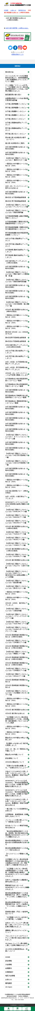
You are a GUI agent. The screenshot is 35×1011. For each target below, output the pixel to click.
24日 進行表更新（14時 (17, 28)
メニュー (17, 1009)
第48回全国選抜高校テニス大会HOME (8, 1009)
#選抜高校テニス (17, 54)
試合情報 (26, 1009)
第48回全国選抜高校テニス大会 (17, 4)
